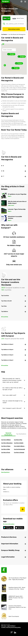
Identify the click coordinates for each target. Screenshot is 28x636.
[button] (5, 65)
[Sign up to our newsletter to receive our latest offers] (22, 509)
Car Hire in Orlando (19, 452)
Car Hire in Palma (5, 446)
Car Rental (4, 34)
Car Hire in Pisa (18, 439)
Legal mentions (11, 625)
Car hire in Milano (6, 439)
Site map (3, 625)
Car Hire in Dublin (18, 443)
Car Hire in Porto (5, 452)
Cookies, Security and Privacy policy (11, 627)
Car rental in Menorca (20, 446)
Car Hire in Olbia (5, 449)
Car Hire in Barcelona (6, 443)
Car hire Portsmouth (19, 449)
